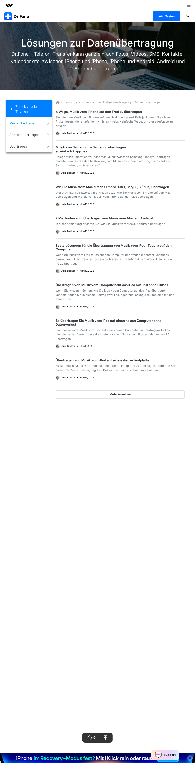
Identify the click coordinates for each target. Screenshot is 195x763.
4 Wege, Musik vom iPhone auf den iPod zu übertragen (99, 112)
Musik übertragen (147, 102)
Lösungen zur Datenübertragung (106, 102)
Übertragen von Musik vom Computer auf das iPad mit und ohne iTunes (112, 285)
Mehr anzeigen (120, 394)
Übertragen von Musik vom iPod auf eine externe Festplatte (102, 360)
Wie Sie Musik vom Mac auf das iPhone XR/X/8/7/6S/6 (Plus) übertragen (112, 187)
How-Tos (70, 102)
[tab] (29, 123)
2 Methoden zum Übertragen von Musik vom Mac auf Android (104, 218)
